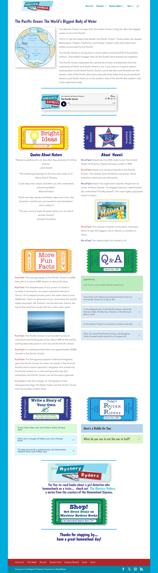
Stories (43, 562)
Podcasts (100, 6)
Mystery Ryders (115, 6)
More (130, 6)
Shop (84, 562)
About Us (89, 6)
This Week (32, 562)
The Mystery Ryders (102, 488)
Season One (55, 562)
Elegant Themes (35, 569)
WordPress (61, 569)
